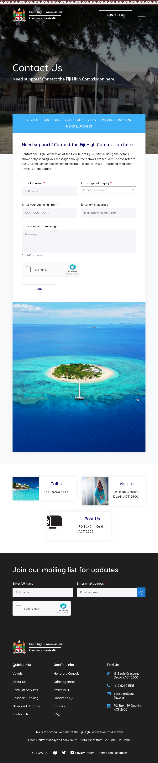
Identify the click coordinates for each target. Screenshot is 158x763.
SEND (38, 289)
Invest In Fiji (62, 690)
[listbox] (108, 190)
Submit (141, 592)
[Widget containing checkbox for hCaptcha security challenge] (51, 269)
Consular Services (25, 690)
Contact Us (20, 714)
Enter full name (33, 183)
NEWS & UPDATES (79, 126)
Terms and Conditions (113, 753)
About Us (19, 682)
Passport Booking (25, 698)
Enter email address (95, 205)
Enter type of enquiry (96, 183)
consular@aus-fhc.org (125, 695)
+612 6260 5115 (123, 686)
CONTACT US (116, 15)
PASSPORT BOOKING (117, 120)
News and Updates (26, 706)
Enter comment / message (40, 226)
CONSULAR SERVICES (80, 120)
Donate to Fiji (63, 698)
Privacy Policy (84, 753)
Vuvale (18, 673)
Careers (59, 706)
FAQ (57, 714)
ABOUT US (51, 120)
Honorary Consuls (66, 673)
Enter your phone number (40, 205)
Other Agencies (64, 682)
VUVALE (32, 120)
